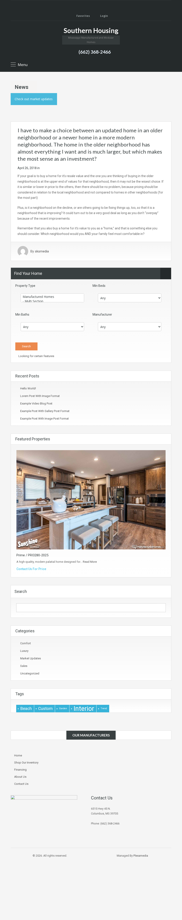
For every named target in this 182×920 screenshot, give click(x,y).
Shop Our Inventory (26, 762)
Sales (23, 666)
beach (26, 708)
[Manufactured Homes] (52, 297)
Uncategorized (29, 673)
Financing (20, 769)
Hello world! (28, 388)
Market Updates (30, 658)
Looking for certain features (36, 356)
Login (103, 16)
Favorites (83, 16)
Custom (45, 708)
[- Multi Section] (52, 301)
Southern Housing (91, 30)
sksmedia (42, 251)
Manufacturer (102, 314)
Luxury (24, 650)
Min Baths (22, 314)
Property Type (25, 285)
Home (18, 755)
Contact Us (21, 783)
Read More (90, 561)
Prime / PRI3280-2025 (32, 555)
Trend (104, 708)
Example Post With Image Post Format (44, 418)
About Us (20, 776)
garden (63, 708)
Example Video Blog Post (36, 403)
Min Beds (99, 285)
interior (83, 708)
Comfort (25, 643)
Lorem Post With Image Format (40, 396)
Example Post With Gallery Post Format (44, 411)
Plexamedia (140, 855)
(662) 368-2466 (95, 52)
